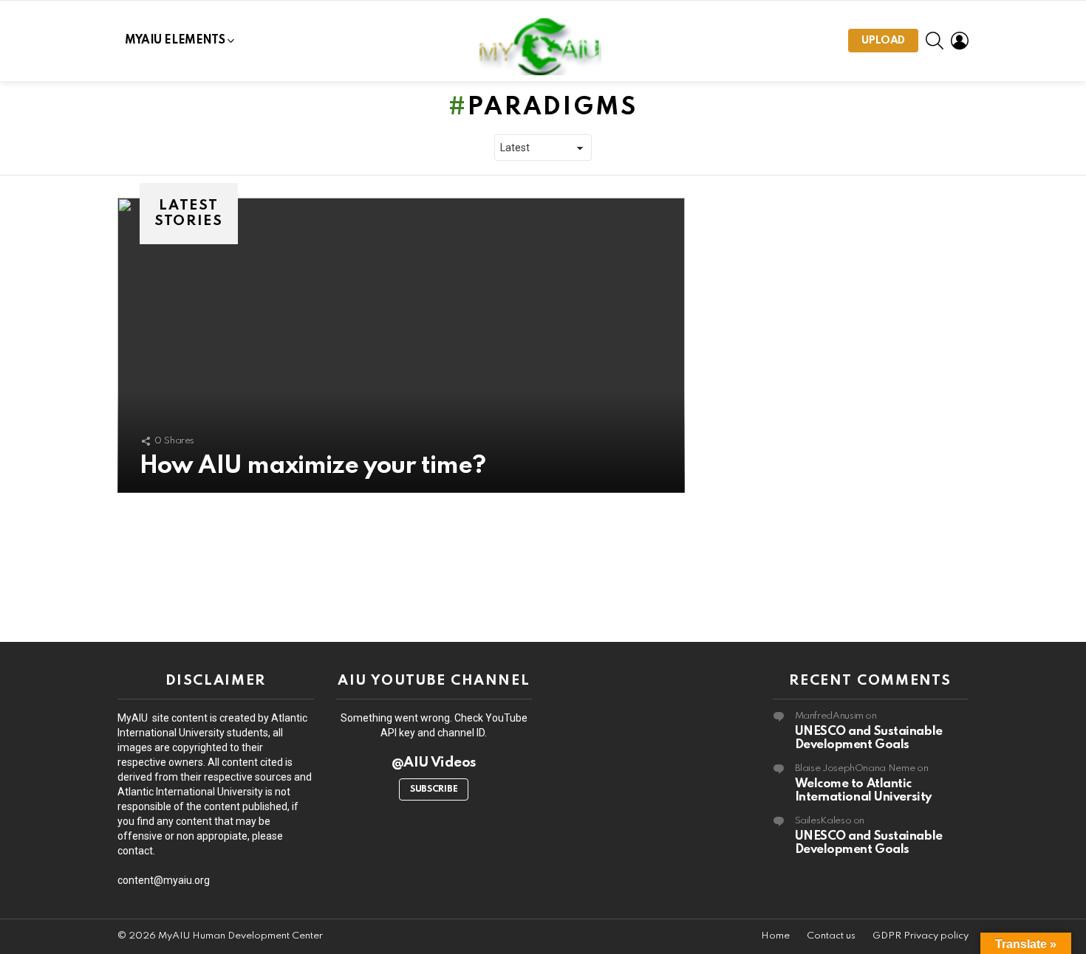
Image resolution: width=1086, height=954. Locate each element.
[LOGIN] (960, 40)
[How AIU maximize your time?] (401, 345)
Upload (883, 40)
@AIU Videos (434, 763)
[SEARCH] (934, 40)
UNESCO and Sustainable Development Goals (869, 738)
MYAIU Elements (175, 40)
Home (775, 936)
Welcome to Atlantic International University (863, 790)
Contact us (831, 936)
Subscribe (433, 789)
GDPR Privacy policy (920, 936)
